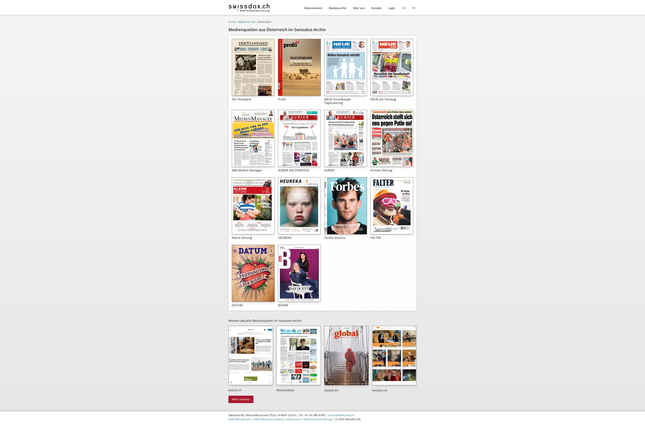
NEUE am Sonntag (383, 99)
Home (232, 22)
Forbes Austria (334, 238)
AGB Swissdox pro (239, 419)
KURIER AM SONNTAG (293, 170)
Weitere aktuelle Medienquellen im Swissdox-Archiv (265, 321)
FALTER (375, 238)
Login (391, 8)
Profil (282, 99)
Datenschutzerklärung (318, 419)
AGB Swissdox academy (269, 419)
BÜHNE (283, 305)
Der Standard (241, 99)
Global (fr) (331, 390)
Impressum (294, 419)
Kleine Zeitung (242, 238)
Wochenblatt (285, 390)
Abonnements (313, 8)
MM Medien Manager (247, 170)
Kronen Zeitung (381, 170)
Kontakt (376, 8)
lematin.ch (379, 390)
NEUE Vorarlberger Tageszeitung (337, 101)
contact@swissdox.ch (341, 415)
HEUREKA (284, 238)
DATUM (237, 305)
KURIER (329, 170)
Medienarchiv (337, 8)
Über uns (359, 8)
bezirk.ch (235, 390)
